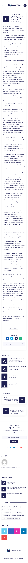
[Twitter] (10, 447)
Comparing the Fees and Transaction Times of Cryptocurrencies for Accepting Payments (17, 368)
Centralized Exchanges (8, 509)
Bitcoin (10, 507)
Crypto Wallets (17, 512)
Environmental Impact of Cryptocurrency (14, 383)
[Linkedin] (14, 447)
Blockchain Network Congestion (14, 493)
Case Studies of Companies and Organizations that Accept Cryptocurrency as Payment (16, 360)
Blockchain (17, 507)
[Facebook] (7, 447)
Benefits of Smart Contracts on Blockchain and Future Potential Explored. (16, 488)
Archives (4, 507)
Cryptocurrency (13, 328)
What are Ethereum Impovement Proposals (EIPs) (14, 481)
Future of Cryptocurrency (15, 375)
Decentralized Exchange (13, 518)
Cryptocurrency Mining (18, 515)
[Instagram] (17, 447)
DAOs (3, 518)
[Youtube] (21, 447)
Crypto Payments (6, 512)
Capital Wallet (4, 466)
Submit (14, 441)
